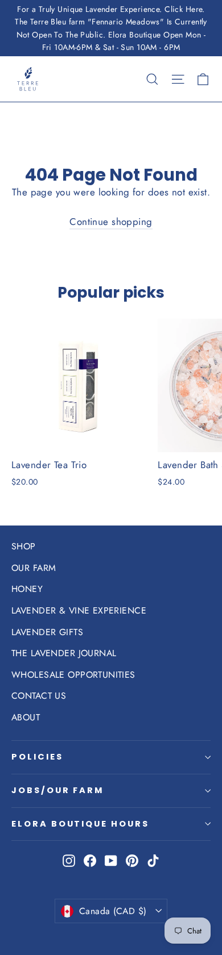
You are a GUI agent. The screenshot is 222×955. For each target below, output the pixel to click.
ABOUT (25, 717)
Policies (37, 756)
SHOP (23, 546)
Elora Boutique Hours (80, 823)
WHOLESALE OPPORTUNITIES (73, 674)
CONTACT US (38, 695)
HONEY (27, 588)
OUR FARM (33, 567)
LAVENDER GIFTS (47, 632)
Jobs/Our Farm (57, 790)
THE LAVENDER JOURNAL (64, 653)
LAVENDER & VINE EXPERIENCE (78, 610)
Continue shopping (110, 221)
